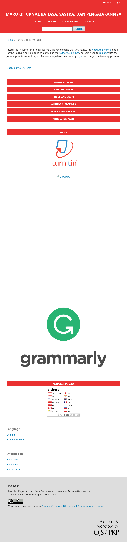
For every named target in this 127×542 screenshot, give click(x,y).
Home (10, 39)
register (103, 52)
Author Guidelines (69, 52)
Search (79, 29)
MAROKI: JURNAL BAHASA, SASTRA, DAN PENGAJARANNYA (63, 14)
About (88, 21)
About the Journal (101, 49)
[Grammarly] (63, 337)
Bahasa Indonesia (16, 439)
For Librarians (13, 469)
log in (80, 56)
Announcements (71, 21)
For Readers (12, 459)
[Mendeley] (63, 176)
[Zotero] (63, 240)
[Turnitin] (63, 152)
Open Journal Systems (19, 67)
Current (37, 21)
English (11, 434)
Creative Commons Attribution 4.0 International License (72, 506)
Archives (51, 21)
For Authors (12, 464)
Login (117, 2)
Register (107, 2)
